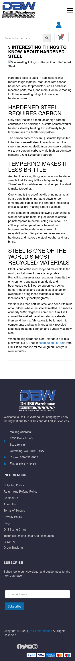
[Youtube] (28, 646)
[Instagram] (33, 646)
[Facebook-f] (17, 646)
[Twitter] (23, 646)
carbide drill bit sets (52, 343)
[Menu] (56, 10)
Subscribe (14, 606)
